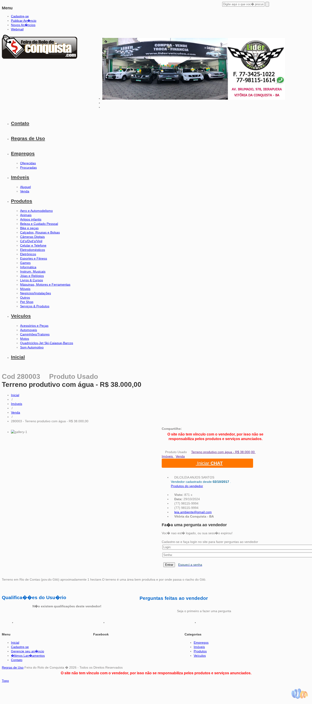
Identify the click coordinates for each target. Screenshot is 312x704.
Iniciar (209, 463)
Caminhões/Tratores (35, 334)
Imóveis (20, 177)
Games (25, 263)
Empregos (23, 153)
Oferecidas (28, 163)
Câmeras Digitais (32, 237)
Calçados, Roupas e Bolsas (40, 232)
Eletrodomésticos (32, 250)
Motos (24, 338)
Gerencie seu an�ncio (27, 651)
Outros (25, 297)
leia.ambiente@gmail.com (193, 512)
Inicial (18, 357)
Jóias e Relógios (32, 276)
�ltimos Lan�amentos (28, 655)
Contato (20, 123)
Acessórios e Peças (34, 325)
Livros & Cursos (31, 280)
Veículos (21, 316)
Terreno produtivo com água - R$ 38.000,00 (223, 452)
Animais (26, 215)
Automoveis (28, 330)
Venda (24, 191)
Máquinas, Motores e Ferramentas (45, 284)
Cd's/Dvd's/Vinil (31, 241)
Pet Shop (26, 302)
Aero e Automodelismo (36, 211)
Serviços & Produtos (34, 306)
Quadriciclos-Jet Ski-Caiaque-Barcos (46, 343)
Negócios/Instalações (35, 293)
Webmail (17, 29)
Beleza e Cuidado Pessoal (39, 224)
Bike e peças (29, 228)
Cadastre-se (20, 16)
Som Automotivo (32, 347)
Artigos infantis (30, 219)
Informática (28, 267)
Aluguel (25, 187)
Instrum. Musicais (32, 271)
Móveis (25, 289)
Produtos (21, 201)
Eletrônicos (28, 254)
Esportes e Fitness (33, 258)
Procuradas (28, 167)
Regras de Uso (28, 138)
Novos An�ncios (23, 25)
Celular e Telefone (33, 245)
